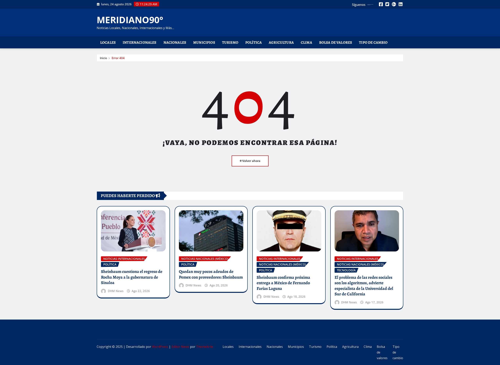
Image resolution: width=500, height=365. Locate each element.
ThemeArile (204, 347)
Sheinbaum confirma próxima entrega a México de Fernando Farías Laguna (283, 282)
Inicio (103, 58)
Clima (306, 42)
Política (253, 42)
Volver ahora (251, 161)
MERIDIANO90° (130, 20)
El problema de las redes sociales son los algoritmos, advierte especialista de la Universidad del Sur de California (364, 285)
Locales (108, 42)
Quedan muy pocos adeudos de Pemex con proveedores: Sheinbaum (211, 274)
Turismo (230, 42)
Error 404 (118, 58)
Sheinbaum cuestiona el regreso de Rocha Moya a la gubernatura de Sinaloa (131, 277)
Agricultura (281, 42)
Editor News (180, 347)
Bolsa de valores (335, 42)
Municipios (204, 42)
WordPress (160, 347)
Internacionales (139, 42)
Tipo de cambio (373, 42)
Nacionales (174, 42)
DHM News (115, 291)
